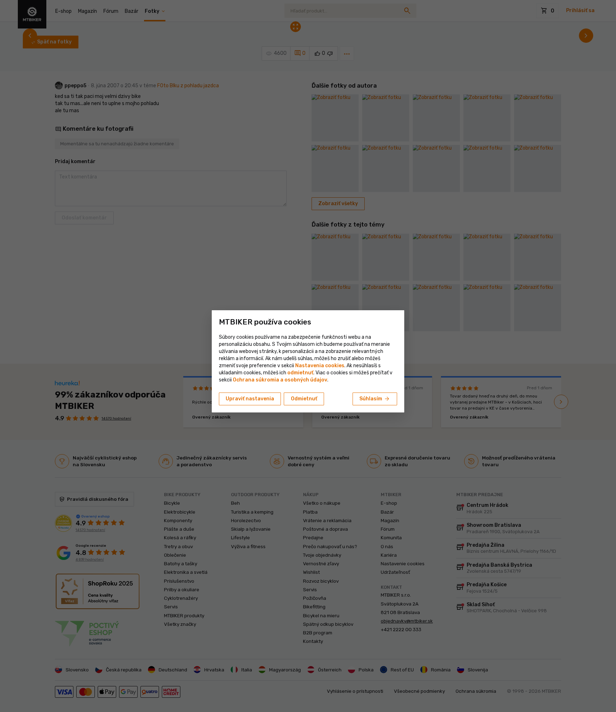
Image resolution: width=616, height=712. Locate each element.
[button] (300, 373)
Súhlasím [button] (374, 399)
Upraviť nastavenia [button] (250, 399)
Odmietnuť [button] (304, 399)
